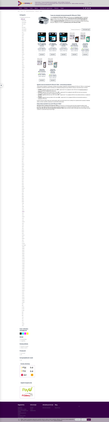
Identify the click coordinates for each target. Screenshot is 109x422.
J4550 (23, 263)
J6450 (23, 298)
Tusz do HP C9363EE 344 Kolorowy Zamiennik (53, 71)
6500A (23, 188)
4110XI (23, 59)
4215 (23, 64)
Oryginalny (23, 340)
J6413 (23, 293)
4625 (23, 94)
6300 (23, 174)
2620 (23, 35)
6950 (23, 201)
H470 (23, 241)
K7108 (23, 310)
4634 (23, 101)
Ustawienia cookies (21, 415)
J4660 (23, 270)
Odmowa (84, 419)
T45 (23, 317)
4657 (23, 114)
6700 (23, 191)
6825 (23, 200)
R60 (22, 312)
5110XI (23, 122)
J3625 (23, 250)
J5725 (23, 277)
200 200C (24, 24)
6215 (23, 173)
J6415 (23, 295)
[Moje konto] (88, 8)
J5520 (23, 275)
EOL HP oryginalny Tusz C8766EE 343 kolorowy (42, 45)
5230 (23, 126)
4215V (23, 66)
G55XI (23, 235)
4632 (23, 99)
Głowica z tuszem (24, 346)
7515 (23, 225)
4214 (23, 62)
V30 (22, 320)
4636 (23, 104)
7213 (23, 213)
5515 (23, 138)
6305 (23, 178)
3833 (23, 44)
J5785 (23, 288)
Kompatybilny (24, 339)
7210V (23, 210)
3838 (23, 50)
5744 (23, 154)
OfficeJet (23, 19)
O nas (31, 409)
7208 (23, 206)
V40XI (23, 324)
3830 (23, 39)
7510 (23, 223)
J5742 (23, 282)
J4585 (23, 267)
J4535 (23, 258)
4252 (23, 74)
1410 (23, 32)
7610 (23, 226)
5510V (23, 136)
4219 (23, 69)
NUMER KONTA (33, 410)
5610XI (23, 144)
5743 (23, 153)
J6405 (23, 290)
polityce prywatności (58, 420)
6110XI (23, 164)
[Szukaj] (84, 8)
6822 (23, 198)
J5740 (23, 280)
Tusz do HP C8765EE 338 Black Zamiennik (74, 45)
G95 (23, 240)
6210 (23, 168)
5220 (23, 124)
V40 (23, 322)
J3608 (23, 248)
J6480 (23, 300)
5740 (23, 148)
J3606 (23, 246)
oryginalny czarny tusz (46, 89)
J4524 (23, 257)
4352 (23, 82)
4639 (23, 106)
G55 (23, 233)
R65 (22, 313)
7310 (23, 215)
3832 (23, 42)
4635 (23, 102)
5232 (23, 127)
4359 (23, 86)
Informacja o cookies (22, 409)
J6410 (23, 292)
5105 (23, 117)
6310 (23, 179)
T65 (22, 318)
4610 (23, 89)
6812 (23, 193)
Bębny (36, 8)
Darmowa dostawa (46, 407)
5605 (23, 139)
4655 (23, 111)
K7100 (23, 307)
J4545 (23, 262)
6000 (23, 158)
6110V (23, 163)
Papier (62, 8)
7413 (23, 220)
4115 (23, 60)
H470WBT (24, 245)
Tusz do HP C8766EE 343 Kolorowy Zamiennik (85, 45)
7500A (23, 221)
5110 (23, 119)
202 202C (24, 27)
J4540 (23, 260)
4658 (23, 116)
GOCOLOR (23, 353)
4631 (23, 97)
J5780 (23, 285)
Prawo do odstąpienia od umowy (23, 411)
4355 (23, 84)
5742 (23, 151)
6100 (23, 159)
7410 (23, 218)
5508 (23, 133)
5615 (23, 146)
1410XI (23, 34)
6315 (23, 183)
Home (20, 8)
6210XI (23, 171)
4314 (23, 79)
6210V (23, 169)
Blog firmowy (57, 407)
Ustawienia (78, 419)
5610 (23, 141)
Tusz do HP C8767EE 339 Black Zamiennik (42, 70)
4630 (23, 96)
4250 (23, 71)
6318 (23, 184)
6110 (22, 161)
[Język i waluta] (90, 8)
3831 (23, 40)
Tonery (25, 8)
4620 (23, 91)
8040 (23, 230)
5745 (23, 156)
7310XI (23, 216)
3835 (23, 47)
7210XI (23, 211)
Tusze (31, 8)
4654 (23, 109)
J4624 (23, 268)
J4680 (23, 272)
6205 (23, 166)
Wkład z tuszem (24, 347)
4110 (23, 55)
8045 (23, 231)
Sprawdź (42, 54)
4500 (23, 87)
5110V (23, 121)
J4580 (23, 265)
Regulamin (20, 407)
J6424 (23, 297)
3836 (23, 49)
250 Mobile (24, 29)
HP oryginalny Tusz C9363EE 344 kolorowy (63, 45)
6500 (23, 186)
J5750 (23, 283)
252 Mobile (24, 30)
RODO (19, 414)
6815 (23, 194)
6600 (23, 190)
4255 (23, 76)
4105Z (23, 54)
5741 (23, 149)
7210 (23, 208)
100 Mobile (24, 20)
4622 (23, 92)
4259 (23, 77)
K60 (22, 303)
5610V (23, 143)
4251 (23, 72)
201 (22, 25)
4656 (23, 112)
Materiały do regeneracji (46, 8)
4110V (23, 57)
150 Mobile (24, 22)
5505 (23, 131)
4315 (23, 81)
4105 (23, 52)
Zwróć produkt (21, 417)
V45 (23, 325)
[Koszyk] (86, 8)
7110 (22, 205)
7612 (23, 228)
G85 (23, 236)
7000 (23, 203)
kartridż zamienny (83, 89)
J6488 (23, 302)
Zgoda (89, 419)
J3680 (23, 255)
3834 (23, 45)
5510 (23, 134)
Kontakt (31, 407)
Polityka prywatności (22, 413)
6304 (23, 176)
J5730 (23, 278)
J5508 (23, 273)
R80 (22, 315)
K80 (22, 305)
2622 (23, 37)
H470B (23, 243)
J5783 (23, 287)
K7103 (23, 308)
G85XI (23, 238)
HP (21, 354)
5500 (23, 129)
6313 (23, 181)
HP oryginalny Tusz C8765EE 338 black (53, 45)
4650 (23, 107)
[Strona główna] (25, 3)
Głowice (56, 8)
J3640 (23, 253)
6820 (23, 196)
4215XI (23, 67)
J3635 (23, 251)
